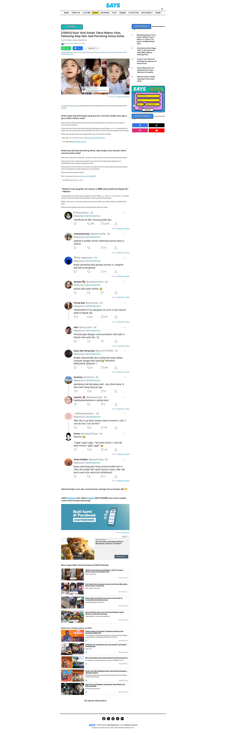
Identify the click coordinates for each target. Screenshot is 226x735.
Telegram (72, 105)
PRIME (95, 13)
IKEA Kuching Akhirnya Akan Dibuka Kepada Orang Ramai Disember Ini (106, 658)
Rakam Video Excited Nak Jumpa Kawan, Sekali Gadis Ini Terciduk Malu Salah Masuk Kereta (103, 599)
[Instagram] (113, 718)
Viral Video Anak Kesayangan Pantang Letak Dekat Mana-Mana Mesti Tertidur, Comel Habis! (106, 585)
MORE (158, 13)
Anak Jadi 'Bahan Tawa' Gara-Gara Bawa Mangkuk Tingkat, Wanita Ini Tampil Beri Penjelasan (104, 613)
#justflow (134, 13)
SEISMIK (122, 13)
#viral (71, 54)
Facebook (71, 498)
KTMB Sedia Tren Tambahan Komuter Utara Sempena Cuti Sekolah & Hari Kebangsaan (106, 645)
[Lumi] (122, 718)
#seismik (110, 52)
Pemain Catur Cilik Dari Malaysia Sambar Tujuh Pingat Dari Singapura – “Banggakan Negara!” (106, 671)
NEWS (66, 13)
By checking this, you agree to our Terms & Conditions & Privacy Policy (149, 108)
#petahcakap (103, 52)
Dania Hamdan (69, 43)
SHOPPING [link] (105, 13)
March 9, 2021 (78, 180)
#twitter (116, 52)
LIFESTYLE (76, 13)
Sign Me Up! (148, 109)
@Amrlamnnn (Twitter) (124, 96)
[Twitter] (108, 718)
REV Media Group (113, 725)
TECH (114, 13)
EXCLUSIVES (146, 13)
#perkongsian (94, 52)
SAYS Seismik (126, 532)
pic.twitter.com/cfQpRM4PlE (87, 176)
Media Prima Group (131, 725)
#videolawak (65, 54)
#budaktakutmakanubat (68, 52)
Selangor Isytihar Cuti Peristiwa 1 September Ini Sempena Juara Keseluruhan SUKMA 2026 (104, 632)
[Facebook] (103, 718)
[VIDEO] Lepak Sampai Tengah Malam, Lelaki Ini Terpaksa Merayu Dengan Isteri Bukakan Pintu (104, 571)
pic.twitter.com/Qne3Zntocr (96, 138)
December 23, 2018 (80, 141)
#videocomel (123, 52)
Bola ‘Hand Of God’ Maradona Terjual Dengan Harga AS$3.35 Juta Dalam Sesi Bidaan (105, 685)
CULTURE (86, 13)
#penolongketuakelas (83, 52)
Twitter (90, 498)
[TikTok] (117, 718)
